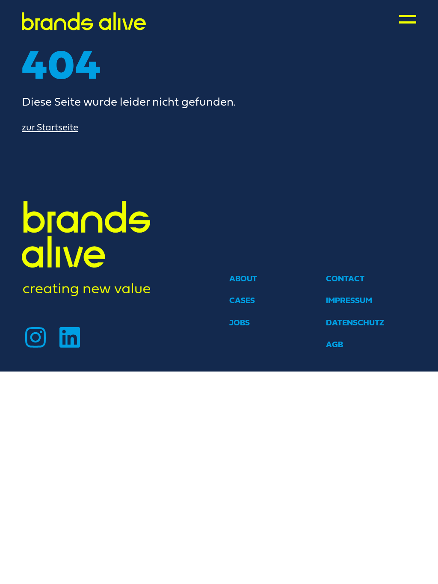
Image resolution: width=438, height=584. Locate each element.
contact (345, 278)
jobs (239, 322)
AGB (334, 344)
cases (242, 300)
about (243, 278)
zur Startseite (50, 127)
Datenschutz (355, 322)
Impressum (349, 300)
